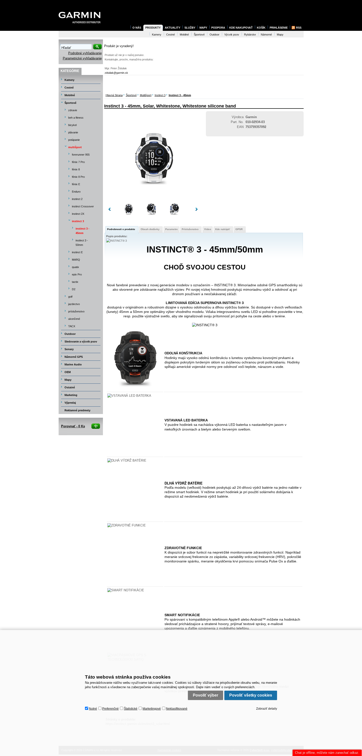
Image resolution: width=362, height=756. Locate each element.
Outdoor (70, 333)
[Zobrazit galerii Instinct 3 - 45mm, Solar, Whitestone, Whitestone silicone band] (153, 196)
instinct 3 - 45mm (180, 95)
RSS (298, 27)
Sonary (69, 349)
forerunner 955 (81, 154)
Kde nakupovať (241, 27)
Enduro (76, 191)
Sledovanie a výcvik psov (81, 341)
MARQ (76, 259)
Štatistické (130, 708)
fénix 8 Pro (78, 176)
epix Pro (77, 274)
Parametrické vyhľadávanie (82, 58)
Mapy (68, 379)
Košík (261, 27)
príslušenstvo (76, 311)
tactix (75, 281)
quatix (75, 267)
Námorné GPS (74, 356)
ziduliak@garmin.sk (116, 72)
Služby (189, 27)
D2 (73, 289)
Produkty (153, 27)
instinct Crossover (83, 206)
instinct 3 (160, 95)
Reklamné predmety (77, 410)
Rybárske (250, 34)
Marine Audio (73, 364)
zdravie (72, 110)
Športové (131, 95)
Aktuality (172, 27)
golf (70, 296)
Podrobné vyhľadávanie (85, 53)
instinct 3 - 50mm (82, 242)
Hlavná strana (114, 95)
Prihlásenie (279, 27)
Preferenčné (110, 708)
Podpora (218, 27)
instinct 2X (78, 213)
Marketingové (152, 708)
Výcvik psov (231, 34)
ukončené (74, 318)
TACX (71, 326)
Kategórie (70, 71)
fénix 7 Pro (78, 162)
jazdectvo (74, 304)
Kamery (69, 79)
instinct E (77, 252)
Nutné (93, 708)
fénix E (76, 184)
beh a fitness (75, 117)
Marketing (71, 395)
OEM (68, 372)
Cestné (69, 87)
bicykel (72, 125)
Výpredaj (70, 402)
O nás (136, 27)
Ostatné (70, 387)
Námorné (266, 34)
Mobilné (70, 95)
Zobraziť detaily (266, 708)
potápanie (74, 139)
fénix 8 (76, 169)
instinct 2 (77, 199)
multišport (145, 95)
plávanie (73, 132)
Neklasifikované (176, 708)
